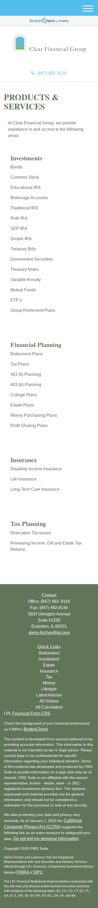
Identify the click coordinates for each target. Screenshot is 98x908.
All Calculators (49, 707)
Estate (49, 665)
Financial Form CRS (31, 713)
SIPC (38, 872)
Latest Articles (49, 695)
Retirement (49, 653)
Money (49, 683)
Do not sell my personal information (46, 838)
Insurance (49, 671)
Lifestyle (49, 689)
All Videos (49, 701)
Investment (49, 659)
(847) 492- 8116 (52, 73)
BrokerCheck (36, 729)
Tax (49, 677)
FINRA (22, 872)
